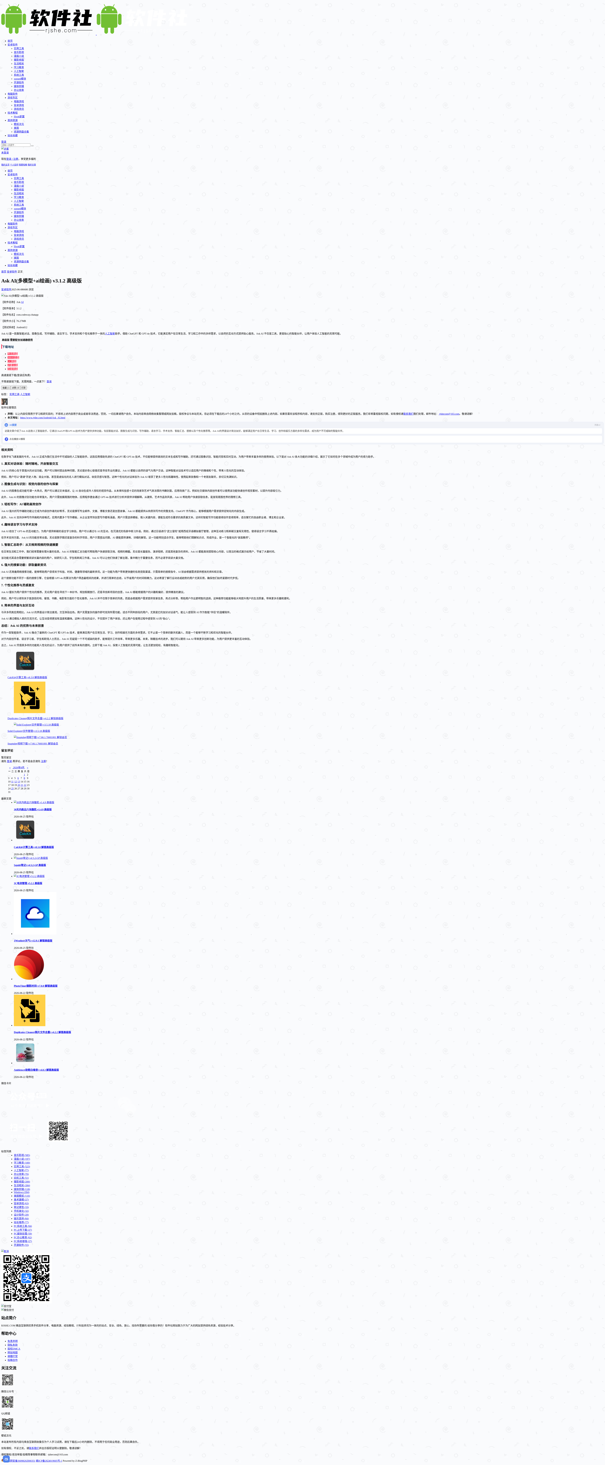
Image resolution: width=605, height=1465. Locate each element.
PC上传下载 (23, 1230)
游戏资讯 (19, 109)
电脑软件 (13, 94)
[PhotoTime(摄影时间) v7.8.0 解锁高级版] (29, 979)
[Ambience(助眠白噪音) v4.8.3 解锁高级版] (25, 1063)
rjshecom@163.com (449, 414)
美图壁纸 (22, 1196)
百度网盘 (13, 369)
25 (12, 788)
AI (22, 302)
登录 (3, 141)
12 (15, 781)
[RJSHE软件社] (96, 33)
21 (22, 785)
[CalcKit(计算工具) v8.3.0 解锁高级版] (25, 671)
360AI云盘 (13, 357)
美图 (16, 128)
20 (18, 785)
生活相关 (19, 63)
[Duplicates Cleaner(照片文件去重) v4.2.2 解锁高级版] (29, 712)
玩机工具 (21, 1178)
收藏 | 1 (6, 388)
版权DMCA (14, 1348)
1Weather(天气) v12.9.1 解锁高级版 (33, 940)
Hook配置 (19, 116)
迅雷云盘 (13, 365)
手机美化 (21, 1211)
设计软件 (21, 1214)
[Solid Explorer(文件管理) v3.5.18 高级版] (36, 724)
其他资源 (13, 120)
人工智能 (19, 71)
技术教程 (13, 112)
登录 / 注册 (12, 159)
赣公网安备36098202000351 (20, 1460)
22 (25, 785)
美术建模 (21, 1199)
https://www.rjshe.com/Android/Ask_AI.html (42, 417)
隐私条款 (13, 1345)
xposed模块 (20, 78)
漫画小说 (19, 56)
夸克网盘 (13, 353)
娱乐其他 (21, 1218)
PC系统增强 (23, 1241)
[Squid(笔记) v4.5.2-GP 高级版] (31, 858)
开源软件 (19, 82)
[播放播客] (6, 439)
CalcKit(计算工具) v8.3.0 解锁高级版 (27, 677)
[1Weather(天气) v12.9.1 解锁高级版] (35, 933)
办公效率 (19, 90)
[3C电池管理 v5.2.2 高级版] (29, 876)
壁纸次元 (19, 124)
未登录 (5, 152)
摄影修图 (19, 59)
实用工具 (19, 48)
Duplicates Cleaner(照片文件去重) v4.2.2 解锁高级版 (35, 718)
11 (12, 781)
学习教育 (19, 67)
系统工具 (19, 75)
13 (18, 781)
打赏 (23, 388)
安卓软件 (13, 44)
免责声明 (13, 1341)
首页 (10, 41)
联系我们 (408, 414)
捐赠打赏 (13, 1356)
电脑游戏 (19, 101)
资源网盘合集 (21, 131)
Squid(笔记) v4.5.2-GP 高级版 (30, 865)
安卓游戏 (19, 105)
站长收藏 (13, 135)
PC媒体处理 (23, 1233)
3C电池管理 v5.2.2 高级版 (28, 883)
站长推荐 (21, 1222)
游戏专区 (13, 97)
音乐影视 (19, 52)
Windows (21, 1192)
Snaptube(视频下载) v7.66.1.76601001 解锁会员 (33, 743)
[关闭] (5, 1251)
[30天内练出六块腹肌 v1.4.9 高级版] (34, 802)
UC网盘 (12, 361)
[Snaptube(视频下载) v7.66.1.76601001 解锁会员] (40, 737)
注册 (43, 761)
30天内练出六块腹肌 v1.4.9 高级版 (33, 809)
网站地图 (13, 1352)
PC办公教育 (23, 1237)
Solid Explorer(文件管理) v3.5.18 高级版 (29, 731)
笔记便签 (21, 1207)
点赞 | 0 (15, 388)
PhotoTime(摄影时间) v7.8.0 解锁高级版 (36, 986)
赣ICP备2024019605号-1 (49, 1460)
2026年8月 (18, 767)
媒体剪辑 (19, 86)
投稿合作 (13, 1360)
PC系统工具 (23, 1226)
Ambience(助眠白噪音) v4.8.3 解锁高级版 (36, 1070)
